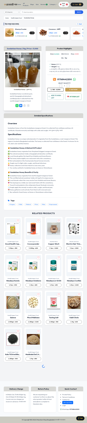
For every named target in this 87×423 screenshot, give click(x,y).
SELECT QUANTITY (64, 83)
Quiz (37, 4)
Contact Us (65, 399)
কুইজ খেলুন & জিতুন (67, 402)
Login (64, 405)
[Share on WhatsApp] (17, 105)
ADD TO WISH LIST (56, 96)
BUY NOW (74, 89)
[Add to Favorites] (28, 105)
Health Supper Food (16, 18)
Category (53, 4)
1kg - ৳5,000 (56, 89)
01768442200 (21, 36)
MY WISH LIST (74, 97)
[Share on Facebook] (20, 105)
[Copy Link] (24, 105)
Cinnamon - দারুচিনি (54, 29)
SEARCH (79, 12)
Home (19, 4)
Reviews (44, 4)
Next (80, 24)
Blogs (32, 4)
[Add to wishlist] (18, 221)
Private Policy (66, 394)
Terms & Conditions (68, 397)
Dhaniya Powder (21, 29)
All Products (25, 4)
